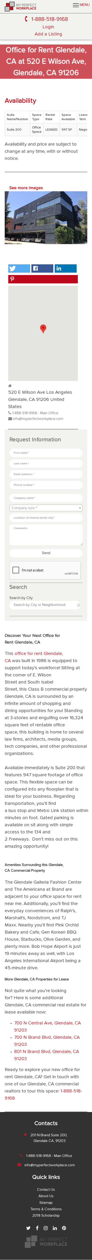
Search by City (21, 598)
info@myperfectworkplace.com (38, 419)
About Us (46, 1196)
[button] (19, 268)
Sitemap (46, 1203)
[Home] (21, 6)
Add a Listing (48, 34)
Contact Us (46, 1190)
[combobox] (46, 508)
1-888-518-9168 (49, 19)
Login (48, 27)
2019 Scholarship (46, 1216)
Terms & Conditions (46, 1209)
